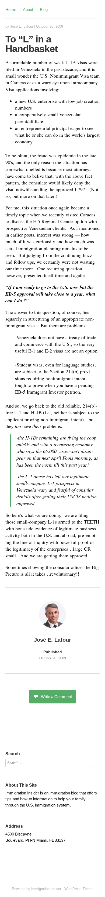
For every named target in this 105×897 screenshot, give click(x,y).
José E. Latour (21, 26)
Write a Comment (56, 696)
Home (10, 9)
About (28, 9)
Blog (44, 9)
